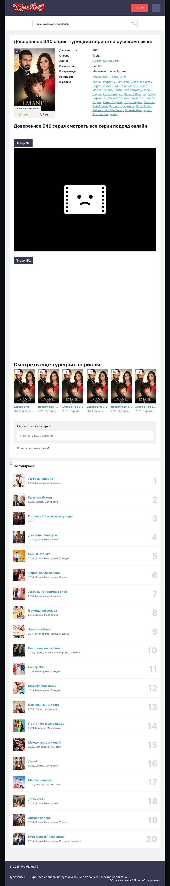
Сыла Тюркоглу (141, 81)
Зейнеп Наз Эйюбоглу (107, 110)
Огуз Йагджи (133, 102)
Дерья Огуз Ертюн (121, 106)
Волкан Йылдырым (138, 110)
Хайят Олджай (113, 102)
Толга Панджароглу (127, 90)
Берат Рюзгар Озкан (106, 86)
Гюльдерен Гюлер (134, 86)
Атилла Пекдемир (105, 114)
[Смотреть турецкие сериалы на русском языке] (28, 8)
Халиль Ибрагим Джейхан (110, 81)
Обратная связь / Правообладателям (135, 880)
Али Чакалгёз (133, 98)
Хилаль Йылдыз (135, 94)
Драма (96, 60)
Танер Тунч (118, 76)
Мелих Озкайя (102, 90)
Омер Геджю (113, 98)
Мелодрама (111, 60)
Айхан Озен (100, 76)
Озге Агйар (144, 106)
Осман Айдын (112, 94)
